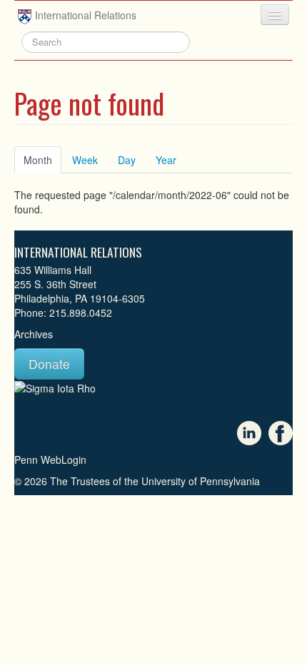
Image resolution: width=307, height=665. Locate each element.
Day (127, 160)
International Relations (85, 15)
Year (166, 160)
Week (85, 160)
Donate (49, 363)
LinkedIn (249, 433)
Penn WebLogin (50, 459)
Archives (33, 334)
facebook (280, 433)
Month (42, 160)
